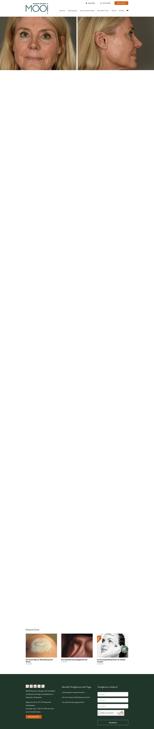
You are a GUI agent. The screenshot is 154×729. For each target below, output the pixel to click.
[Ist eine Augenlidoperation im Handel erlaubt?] (112, 646)
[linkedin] (35, 686)
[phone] (42, 686)
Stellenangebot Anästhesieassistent (74, 692)
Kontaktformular (35, 712)
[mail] (39, 686)
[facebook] (27, 686)
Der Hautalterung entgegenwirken (74, 660)
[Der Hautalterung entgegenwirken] (77, 646)
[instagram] (31, 686)
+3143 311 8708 (42, 708)
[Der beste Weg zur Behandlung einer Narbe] (41, 646)
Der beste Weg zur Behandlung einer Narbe (76, 697)
